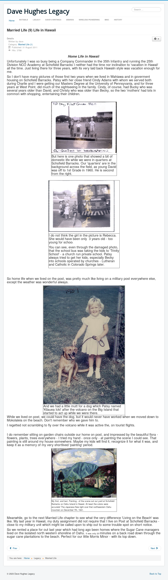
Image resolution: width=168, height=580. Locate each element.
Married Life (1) (25, 44)
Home (11, 20)
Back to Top (155, 573)
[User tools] (156, 39)
